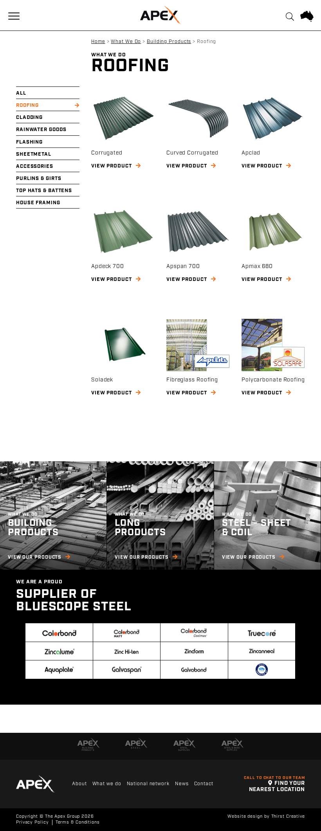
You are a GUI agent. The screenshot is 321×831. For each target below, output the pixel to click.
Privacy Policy (32, 822)
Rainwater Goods (41, 129)
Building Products (169, 42)
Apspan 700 (183, 266)
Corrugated (107, 152)
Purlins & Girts (38, 178)
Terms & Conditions (78, 822)
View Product (112, 166)
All (21, 93)
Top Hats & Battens (44, 190)
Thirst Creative (288, 816)
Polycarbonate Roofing (273, 379)
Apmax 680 (257, 266)
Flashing (29, 142)
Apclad (251, 152)
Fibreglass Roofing (192, 379)
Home (98, 42)
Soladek (102, 379)
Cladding (29, 117)
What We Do (126, 42)
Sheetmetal (33, 154)
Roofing (27, 105)
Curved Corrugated (192, 152)
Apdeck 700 (107, 266)
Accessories (34, 166)
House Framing (38, 203)
